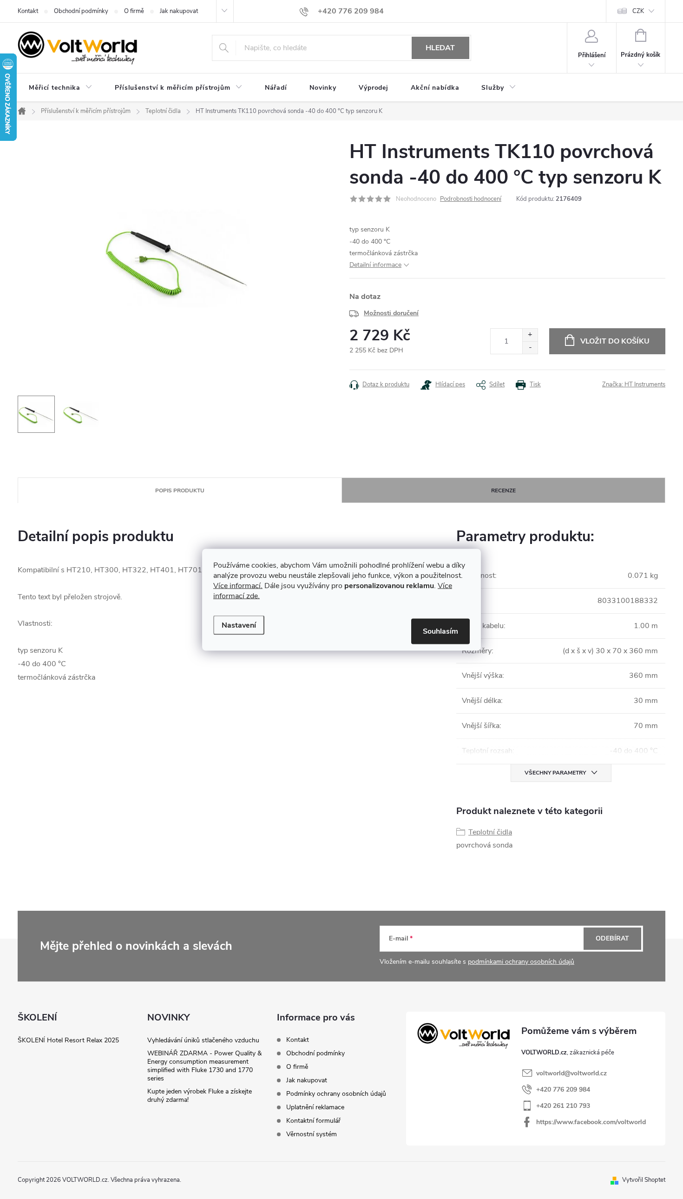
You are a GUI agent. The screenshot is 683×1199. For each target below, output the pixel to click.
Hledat (440, 48)
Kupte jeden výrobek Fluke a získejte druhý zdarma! (199, 1095)
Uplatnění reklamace (315, 1107)
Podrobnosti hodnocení (470, 199)
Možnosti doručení (391, 313)
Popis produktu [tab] (179, 490)
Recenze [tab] (503, 490)
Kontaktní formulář (313, 1120)
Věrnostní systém (311, 1134)
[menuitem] (61, 87)
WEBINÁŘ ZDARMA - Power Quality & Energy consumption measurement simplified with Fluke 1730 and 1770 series (204, 1066)
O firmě (134, 11)
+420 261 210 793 (563, 1105)
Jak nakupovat (179, 11)
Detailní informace (375, 264)
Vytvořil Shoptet (643, 1180)
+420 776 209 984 (563, 1089)
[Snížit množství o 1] (530, 347)
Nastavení (239, 625)
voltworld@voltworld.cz (571, 1073)
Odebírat (612, 938)
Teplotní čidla (490, 832)
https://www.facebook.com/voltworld (591, 1122)
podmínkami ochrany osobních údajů (521, 961)
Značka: (633, 384)
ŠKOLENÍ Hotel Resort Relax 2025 (68, 1040)
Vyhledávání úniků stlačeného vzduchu (203, 1040)
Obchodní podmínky (81, 11)
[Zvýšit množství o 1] (530, 335)
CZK (638, 11)
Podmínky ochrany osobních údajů (336, 1093)
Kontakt (28, 11)
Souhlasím (440, 631)
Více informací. (238, 585)
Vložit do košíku (615, 341)
